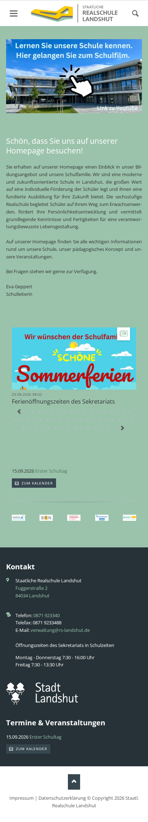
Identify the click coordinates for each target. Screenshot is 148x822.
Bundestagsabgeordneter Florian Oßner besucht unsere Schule (61, 420)
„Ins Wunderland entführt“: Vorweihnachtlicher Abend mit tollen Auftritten (117, 412)
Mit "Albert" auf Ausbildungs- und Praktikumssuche (130, 412)
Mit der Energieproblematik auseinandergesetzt (106, 420)
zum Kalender (36, 483)
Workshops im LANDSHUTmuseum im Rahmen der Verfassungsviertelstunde (49, 428)
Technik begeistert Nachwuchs (53, 412)
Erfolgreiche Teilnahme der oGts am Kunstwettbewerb (54, 420)
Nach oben (74, 782)
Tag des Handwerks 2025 (87, 420)
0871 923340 (46, 615)
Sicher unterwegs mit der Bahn (30, 428)
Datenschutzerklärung (62, 798)
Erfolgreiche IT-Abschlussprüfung (74, 420)
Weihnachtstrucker (23, 428)
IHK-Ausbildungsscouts (119, 420)
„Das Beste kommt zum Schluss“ (22, 420)
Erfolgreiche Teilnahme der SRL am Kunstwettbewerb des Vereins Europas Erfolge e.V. (88, 428)
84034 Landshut (32, 595)
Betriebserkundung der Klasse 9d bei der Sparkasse (41, 420)
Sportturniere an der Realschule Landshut (85, 412)
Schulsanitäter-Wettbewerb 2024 (82, 428)
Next (122, 429)
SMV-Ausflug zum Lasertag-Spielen (69, 428)
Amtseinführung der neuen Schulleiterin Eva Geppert (48, 420)
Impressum (21, 798)
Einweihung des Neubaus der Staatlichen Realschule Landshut (16, 420)
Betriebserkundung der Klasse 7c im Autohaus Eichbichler (35, 420)
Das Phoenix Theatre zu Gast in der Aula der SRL (108, 428)
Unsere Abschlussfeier (40, 412)
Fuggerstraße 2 (31, 588)
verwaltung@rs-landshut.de (60, 630)
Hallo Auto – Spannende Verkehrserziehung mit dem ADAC (46, 412)
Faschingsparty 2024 (95, 428)
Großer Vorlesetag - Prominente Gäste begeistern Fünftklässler (104, 412)
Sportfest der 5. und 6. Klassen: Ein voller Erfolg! (62, 428)
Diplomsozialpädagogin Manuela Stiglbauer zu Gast (56, 428)
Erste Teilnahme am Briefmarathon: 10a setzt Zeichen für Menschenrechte (93, 420)
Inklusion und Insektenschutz (75, 428)
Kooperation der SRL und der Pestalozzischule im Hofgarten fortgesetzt (43, 428)
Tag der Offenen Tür (59, 412)
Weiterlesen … (95, 365)
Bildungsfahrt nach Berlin (80, 420)
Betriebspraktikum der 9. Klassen (72, 412)
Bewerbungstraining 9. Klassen (125, 420)
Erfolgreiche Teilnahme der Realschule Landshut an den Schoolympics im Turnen (29, 420)
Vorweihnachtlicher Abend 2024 (132, 420)
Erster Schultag (51, 471)
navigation (14, 13)
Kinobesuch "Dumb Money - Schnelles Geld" (124, 412)
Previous (19, 412)
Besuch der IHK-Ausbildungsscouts (78, 412)
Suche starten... (135, 14)
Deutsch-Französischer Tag (91, 412)
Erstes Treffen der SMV (36, 428)
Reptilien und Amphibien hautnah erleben (66, 412)
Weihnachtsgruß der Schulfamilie (98, 412)
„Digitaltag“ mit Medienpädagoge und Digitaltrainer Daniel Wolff (67, 420)
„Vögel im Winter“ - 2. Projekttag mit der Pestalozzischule (113, 420)
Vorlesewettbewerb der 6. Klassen (111, 412)
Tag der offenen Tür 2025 (100, 420)
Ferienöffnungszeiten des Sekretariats (63, 401)
